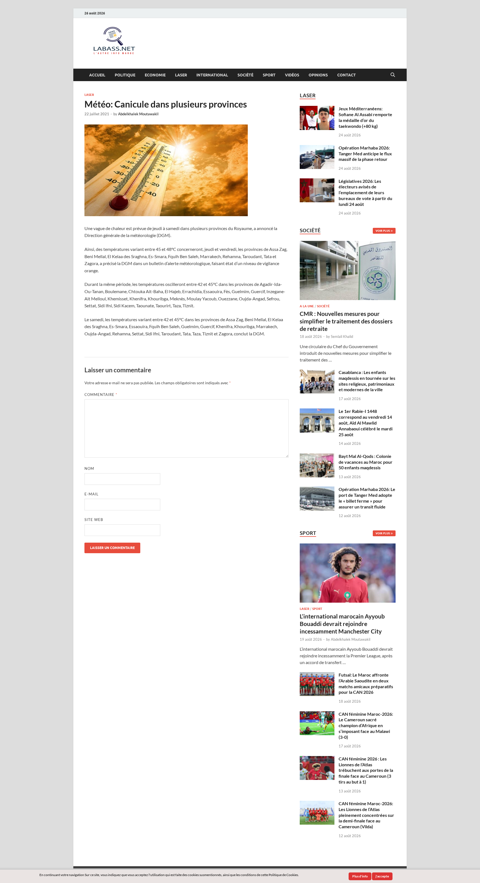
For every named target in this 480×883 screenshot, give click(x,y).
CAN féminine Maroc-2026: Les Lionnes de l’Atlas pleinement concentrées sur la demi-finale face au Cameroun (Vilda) (366, 815)
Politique (125, 75)
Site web (93, 519)
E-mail (91, 494)
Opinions (318, 75)
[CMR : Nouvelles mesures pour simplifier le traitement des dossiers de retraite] (348, 244)
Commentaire (100, 394)
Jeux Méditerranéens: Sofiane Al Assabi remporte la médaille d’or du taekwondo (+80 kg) (365, 117)
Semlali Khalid (342, 336)
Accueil (97, 75)
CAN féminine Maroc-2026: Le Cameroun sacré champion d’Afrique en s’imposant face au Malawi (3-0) (366, 725)
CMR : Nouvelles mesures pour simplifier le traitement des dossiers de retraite (346, 321)
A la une (307, 306)
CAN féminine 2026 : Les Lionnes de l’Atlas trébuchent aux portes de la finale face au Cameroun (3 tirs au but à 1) (366, 770)
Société (245, 75)
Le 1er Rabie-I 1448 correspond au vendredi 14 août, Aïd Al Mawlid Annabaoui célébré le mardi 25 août (365, 422)
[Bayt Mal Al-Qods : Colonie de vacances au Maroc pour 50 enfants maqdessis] (317, 456)
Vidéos (292, 75)
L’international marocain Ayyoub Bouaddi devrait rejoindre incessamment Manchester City (342, 624)
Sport (269, 75)
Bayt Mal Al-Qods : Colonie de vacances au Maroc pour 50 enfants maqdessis (365, 461)
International (212, 75)
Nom (89, 468)
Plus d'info (360, 876)
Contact (346, 75)
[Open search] (393, 75)
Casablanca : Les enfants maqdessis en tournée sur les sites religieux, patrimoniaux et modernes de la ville (367, 381)
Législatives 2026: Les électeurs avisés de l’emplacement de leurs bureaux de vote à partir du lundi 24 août (365, 192)
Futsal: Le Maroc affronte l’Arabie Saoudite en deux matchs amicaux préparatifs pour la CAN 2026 (366, 683)
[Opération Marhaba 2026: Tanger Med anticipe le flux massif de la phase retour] (317, 148)
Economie (155, 75)
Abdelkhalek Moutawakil (138, 114)
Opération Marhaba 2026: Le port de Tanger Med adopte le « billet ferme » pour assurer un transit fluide (367, 498)
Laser (181, 75)
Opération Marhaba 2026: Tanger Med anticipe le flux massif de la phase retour (365, 153)
